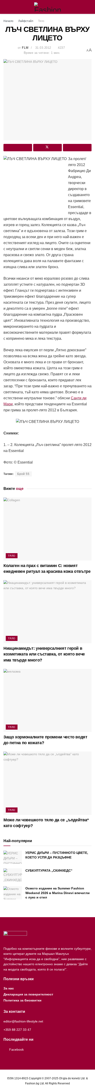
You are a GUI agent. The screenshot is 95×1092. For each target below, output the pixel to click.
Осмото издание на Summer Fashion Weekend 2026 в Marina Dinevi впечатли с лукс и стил (57, 892)
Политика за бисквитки (22, 1000)
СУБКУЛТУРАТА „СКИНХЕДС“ (48, 870)
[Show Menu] (5, 7)
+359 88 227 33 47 (17, 1029)
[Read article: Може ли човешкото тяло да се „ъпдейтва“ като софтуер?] (47, 783)
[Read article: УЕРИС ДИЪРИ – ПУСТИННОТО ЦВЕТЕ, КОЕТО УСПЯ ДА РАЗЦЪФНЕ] (12, 857)
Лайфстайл (25, 21)
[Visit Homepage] (47, 7)
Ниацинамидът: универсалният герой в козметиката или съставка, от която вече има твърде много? (44, 654)
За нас (8, 988)
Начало (8, 21)
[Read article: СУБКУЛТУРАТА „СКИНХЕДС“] (12, 875)
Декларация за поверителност (28, 994)
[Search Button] (90, 7)
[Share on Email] (77, 147)
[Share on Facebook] (17, 147)
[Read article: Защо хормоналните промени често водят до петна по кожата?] (47, 700)
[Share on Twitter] (47, 147)
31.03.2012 (43, 47)
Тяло (41, 21)
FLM (25, 47)
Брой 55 (23, 474)
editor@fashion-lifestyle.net (23, 1021)
